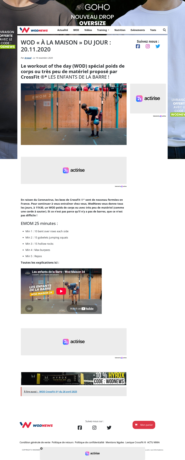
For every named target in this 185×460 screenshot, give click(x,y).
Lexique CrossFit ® (135, 442)
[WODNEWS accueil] (33, 30)
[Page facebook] (80, 427)
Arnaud (28, 58)
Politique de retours (63, 442)
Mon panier (146, 424)
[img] (164, 29)
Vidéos (88, 30)
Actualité (62, 30)
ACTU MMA (153, 442)
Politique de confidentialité (89, 442)
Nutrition (119, 30)
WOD (76, 30)
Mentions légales (115, 442)
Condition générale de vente (35, 442)
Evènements (138, 30)
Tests (153, 30)
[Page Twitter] (109, 427)
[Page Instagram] (94, 427)
